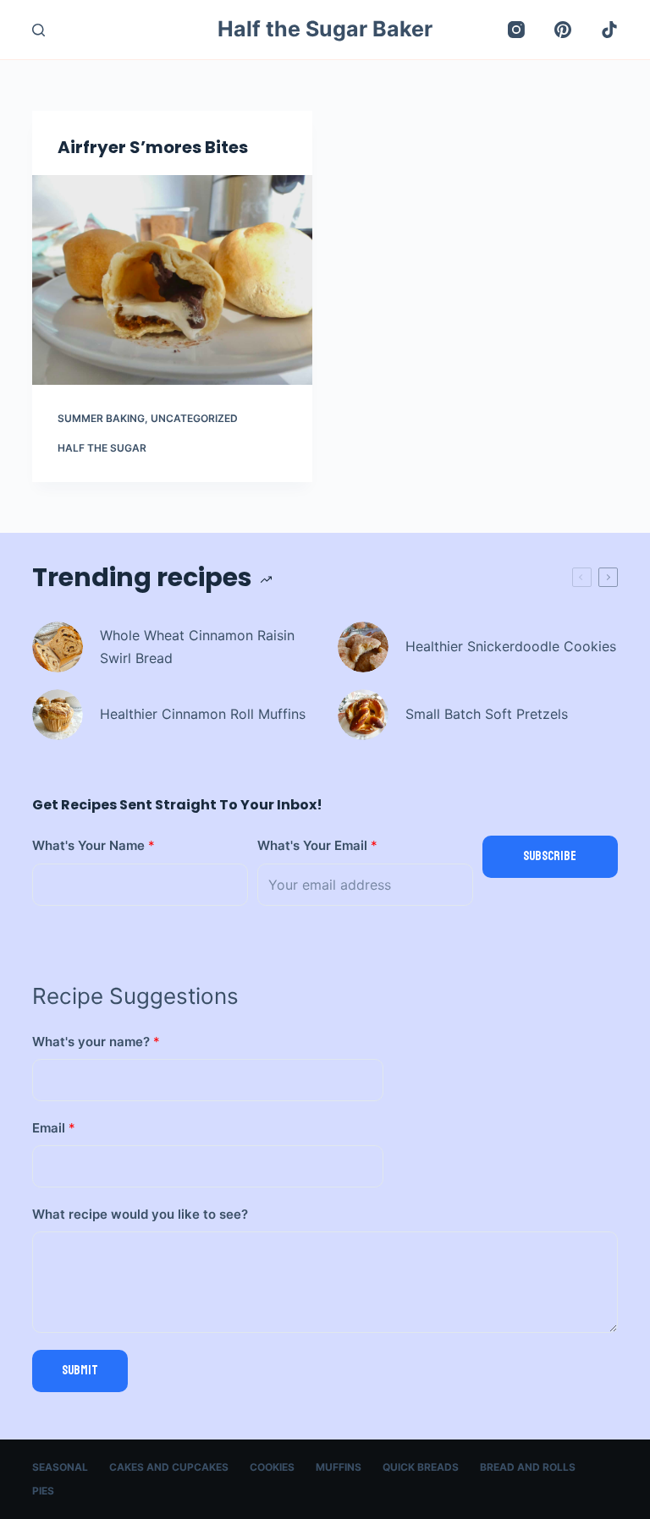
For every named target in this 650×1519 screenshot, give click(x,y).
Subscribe (549, 856)
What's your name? (96, 1042)
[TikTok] (609, 29)
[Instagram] (516, 29)
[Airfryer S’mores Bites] (172, 280)
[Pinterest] (562, 29)
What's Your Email (317, 845)
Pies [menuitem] (43, 1490)
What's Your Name (93, 845)
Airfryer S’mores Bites (153, 147)
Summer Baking (101, 418)
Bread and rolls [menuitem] (528, 1467)
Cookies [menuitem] (272, 1467)
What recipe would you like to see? (140, 1214)
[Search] (38, 30)
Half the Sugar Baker (325, 28)
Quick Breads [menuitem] (421, 1467)
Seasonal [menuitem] (60, 1467)
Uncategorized (194, 418)
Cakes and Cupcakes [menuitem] (169, 1467)
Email (53, 1128)
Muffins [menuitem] (338, 1467)
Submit (80, 1370)
